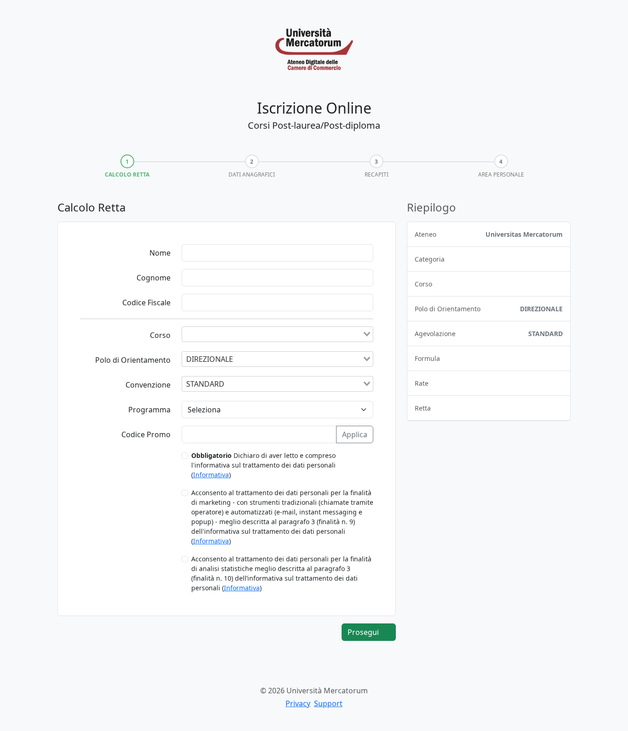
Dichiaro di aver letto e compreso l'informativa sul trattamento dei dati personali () (263, 465)
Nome (160, 253)
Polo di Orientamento (133, 360)
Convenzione (148, 385)
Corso (160, 335)
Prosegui (364, 632)
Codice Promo (146, 434)
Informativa (211, 474)
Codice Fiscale (146, 302)
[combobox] (277, 334)
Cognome (154, 278)
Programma (149, 410)
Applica (354, 434)
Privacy (297, 703)
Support (328, 703)
